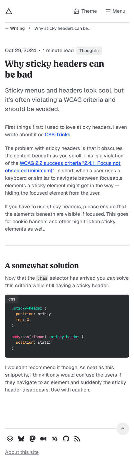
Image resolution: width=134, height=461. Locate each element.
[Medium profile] (44, 439)
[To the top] (123, 429)
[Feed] (77, 439)
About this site (22, 452)
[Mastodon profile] (32, 439)
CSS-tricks (57, 134)
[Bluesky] (21, 439)
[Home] (8, 11)
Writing (17, 28)
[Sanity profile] (55, 439)
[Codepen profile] (10, 439)
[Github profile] (66, 439)
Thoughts (89, 50)
